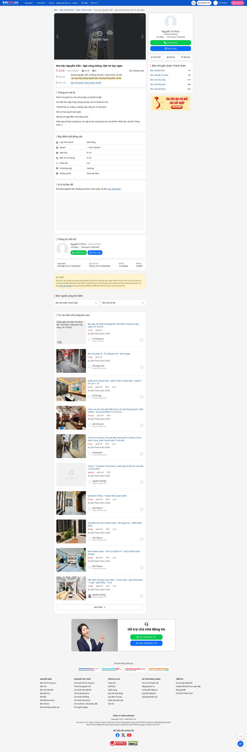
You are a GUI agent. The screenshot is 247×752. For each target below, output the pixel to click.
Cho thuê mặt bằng (81, 697)
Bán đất (43, 697)
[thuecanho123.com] (112, 669)
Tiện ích (93, 3)
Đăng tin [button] (239, 3)
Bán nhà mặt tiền (46, 690)
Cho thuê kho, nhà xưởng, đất (85, 704)
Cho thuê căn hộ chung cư (84, 683)
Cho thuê (40, 3)
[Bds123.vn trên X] (123, 735)
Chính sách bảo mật (115, 700)
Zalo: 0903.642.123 (148, 643)
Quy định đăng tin (149, 693)
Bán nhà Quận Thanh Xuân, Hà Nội (86, 82)
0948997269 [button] (80, 252)
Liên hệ (111, 704)
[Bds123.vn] (10, 3)
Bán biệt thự (45, 693)
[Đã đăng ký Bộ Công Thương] (117, 743)
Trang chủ (112, 683)
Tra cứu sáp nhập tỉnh (184, 683)
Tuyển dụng (112, 690)
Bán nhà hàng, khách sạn (49, 707)
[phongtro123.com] (88, 669)
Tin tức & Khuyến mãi (150, 683)
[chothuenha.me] (135, 669)
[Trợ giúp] (240, 744)
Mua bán (28, 3)
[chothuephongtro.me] (158, 669)
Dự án (51, 3)
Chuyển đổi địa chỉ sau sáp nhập (188, 686)
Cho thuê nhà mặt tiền (82, 690)
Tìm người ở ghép (81, 707)
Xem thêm (98, 607)
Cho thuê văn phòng (82, 700)
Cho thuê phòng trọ (81, 693)
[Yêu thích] (141, 340)
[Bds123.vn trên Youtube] (129, 735)
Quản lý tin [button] (205, 3)
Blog (75, 3)
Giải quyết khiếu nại (149, 697)
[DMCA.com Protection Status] (133, 743)
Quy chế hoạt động (115, 693)
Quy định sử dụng (115, 697)
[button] (193, 3)
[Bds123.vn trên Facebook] (118, 735)
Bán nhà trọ (44, 704)
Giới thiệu (112, 686)
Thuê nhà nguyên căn (82, 686)
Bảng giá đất (181, 690)
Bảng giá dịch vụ (63, 3)
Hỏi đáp (84, 3)
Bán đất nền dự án (47, 700)
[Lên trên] (240, 736)
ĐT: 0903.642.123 (148, 637)
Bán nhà (43, 686)
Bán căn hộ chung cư (48, 683)
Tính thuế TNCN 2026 (184, 693)
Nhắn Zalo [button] (96, 252)
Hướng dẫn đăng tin (150, 690)
